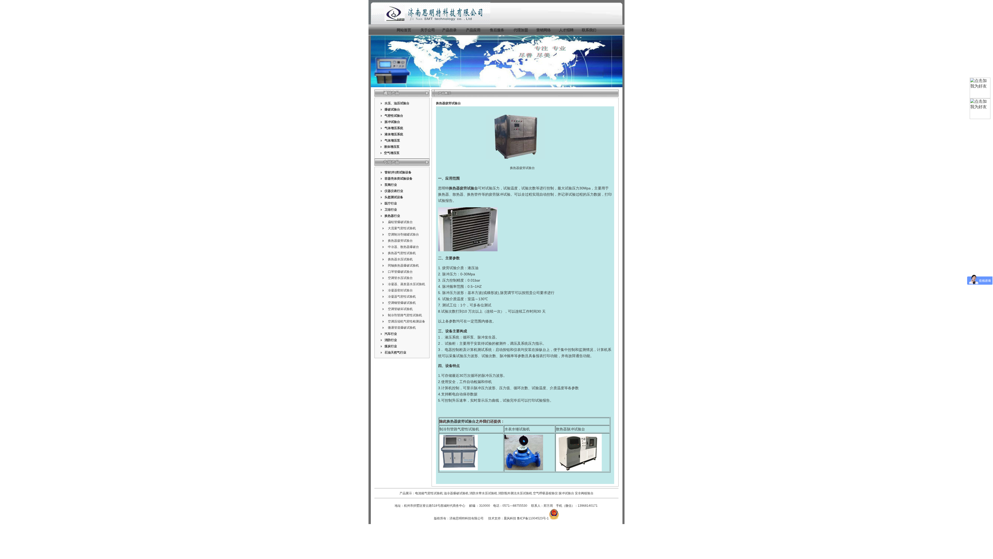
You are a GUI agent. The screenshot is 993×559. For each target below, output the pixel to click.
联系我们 (589, 30)
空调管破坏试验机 (400, 309)
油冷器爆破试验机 (456, 493)
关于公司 (427, 30)
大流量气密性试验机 (402, 228)
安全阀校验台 (584, 493)
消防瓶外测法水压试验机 (515, 493)
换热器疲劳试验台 (400, 240)
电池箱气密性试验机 (429, 493)
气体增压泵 (392, 140)
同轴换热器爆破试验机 (403, 265)
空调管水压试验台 (400, 278)
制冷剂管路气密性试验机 (405, 315)
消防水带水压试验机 (483, 493)
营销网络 (543, 30)
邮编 (472, 505)
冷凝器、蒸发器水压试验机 (406, 284)
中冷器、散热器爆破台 (403, 247)
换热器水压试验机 (400, 259)
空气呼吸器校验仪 (545, 493)
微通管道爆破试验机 (402, 327)
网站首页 (404, 30)
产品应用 (473, 30)
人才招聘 (566, 30)
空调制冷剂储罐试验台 (403, 234)
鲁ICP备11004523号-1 (533, 518)
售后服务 (497, 30)
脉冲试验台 (567, 493)
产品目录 (449, 30)
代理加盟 (521, 30)
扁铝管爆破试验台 (400, 222)
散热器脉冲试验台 (570, 429)
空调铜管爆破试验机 (402, 303)
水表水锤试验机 (517, 429)
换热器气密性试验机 (402, 253)
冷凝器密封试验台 (400, 290)
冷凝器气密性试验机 (402, 296)
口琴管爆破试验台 (400, 272)
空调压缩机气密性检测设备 (406, 321)
